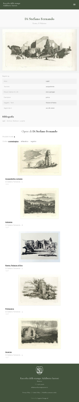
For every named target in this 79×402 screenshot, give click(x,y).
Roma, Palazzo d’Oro (14, 265)
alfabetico (24, 141)
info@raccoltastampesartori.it (39, 387)
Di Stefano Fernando (39, 19)
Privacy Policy (26, 392)
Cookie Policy (36, 392)
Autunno (8, 222)
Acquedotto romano (14, 179)
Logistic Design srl (42, 398)
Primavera (9, 309)
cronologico (13, 141)
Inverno (8, 352)
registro (33, 141)
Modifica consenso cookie (49, 392)
